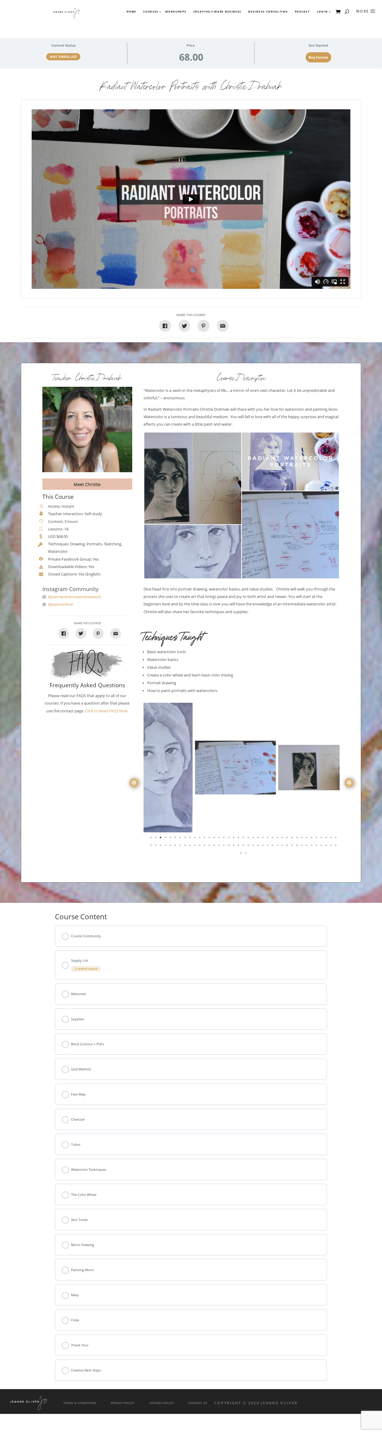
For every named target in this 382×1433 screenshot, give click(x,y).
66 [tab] (278, 846)
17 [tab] (229, 838)
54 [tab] (219, 846)
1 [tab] (151, 838)
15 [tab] (219, 838)
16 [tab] (224, 838)
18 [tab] (234, 838)
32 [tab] (302, 838)
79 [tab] (241, 854)
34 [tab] (312, 838)
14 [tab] (214, 838)
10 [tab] (195, 838)
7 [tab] (180, 838)
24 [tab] (263, 838)
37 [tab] (326, 838)
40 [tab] (151, 846)
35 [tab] (316, 838)
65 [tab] (273, 846)
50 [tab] (200, 846)
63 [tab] (263, 846)
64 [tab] (268, 846)
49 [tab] (195, 846)
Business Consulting (268, 11)
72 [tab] (307, 846)
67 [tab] (282, 846)
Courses (150, 11)
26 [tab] (273, 838)
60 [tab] (248, 846)
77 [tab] (331, 846)
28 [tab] (282, 838)
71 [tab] (302, 846)
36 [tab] (321, 838)
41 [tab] (156, 846)
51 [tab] (205, 846)
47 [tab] (185, 846)
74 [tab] (316, 846)
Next (349, 783)
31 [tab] (297, 838)
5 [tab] (171, 838)
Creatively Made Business (217, 11)
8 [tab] (185, 838)
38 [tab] (331, 838)
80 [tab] (246, 854)
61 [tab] (253, 846)
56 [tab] (229, 846)
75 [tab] (321, 846)
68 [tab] (287, 846)
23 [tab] (258, 838)
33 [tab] (307, 838)
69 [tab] (292, 846)
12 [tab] (205, 838)
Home (131, 11)
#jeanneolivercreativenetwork (74, 596)
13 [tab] (209, 838)
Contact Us (197, 1403)
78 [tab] (336, 846)
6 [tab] (175, 838)
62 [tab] (258, 846)
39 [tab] (336, 838)
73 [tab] (312, 846)
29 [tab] (287, 838)
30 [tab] (292, 838)
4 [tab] (166, 838)
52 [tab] (209, 846)
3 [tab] (161, 838)
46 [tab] (180, 846)
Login (322, 11)
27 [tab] (278, 838)
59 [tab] (243, 846)
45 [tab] (175, 846)
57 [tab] (234, 846)
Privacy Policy (123, 1403)
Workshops (175, 11)
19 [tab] (239, 838)
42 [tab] (161, 846)
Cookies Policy (161, 1403)
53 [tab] (214, 846)
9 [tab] (190, 838)
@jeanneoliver (60, 604)
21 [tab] (248, 838)
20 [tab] (243, 838)
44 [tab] (171, 846)
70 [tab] (297, 846)
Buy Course (318, 57)
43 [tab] (166, 846)
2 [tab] (156, 838)
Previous (134, 783)
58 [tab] (239, 846)
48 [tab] (190, 846)
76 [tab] (326, 846)
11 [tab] (200, 838)
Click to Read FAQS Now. (106, 711)
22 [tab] (253, 838)
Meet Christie (87, 484)
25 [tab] (268, 838)
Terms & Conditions (79, 1403)
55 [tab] (224, 846)
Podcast (302, 11)
